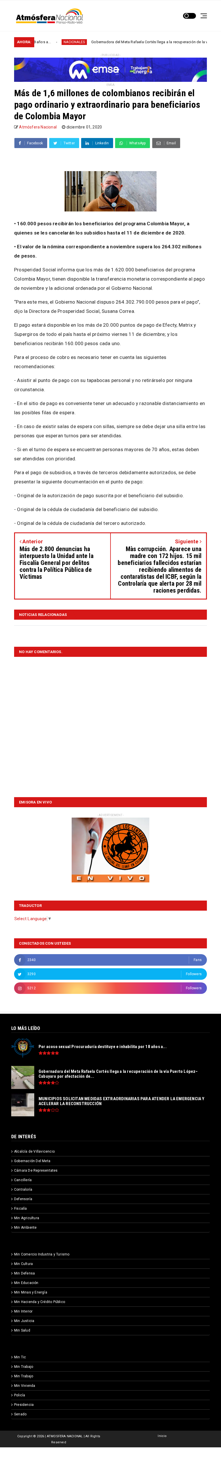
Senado (20, 1414)
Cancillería (23, 1180)
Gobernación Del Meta (32, 1161)
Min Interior (23, 1311)
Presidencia (24, 1405)
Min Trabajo (23, 1367)
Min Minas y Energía (30, 1292)
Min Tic (20, 1357)
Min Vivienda (24, 1386)
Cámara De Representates (36, 1170)
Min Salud (22, 1330)
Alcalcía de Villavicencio (34, 1151)
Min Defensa (24, 1273)
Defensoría (23, 1199)
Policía (19, 1395)
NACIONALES (47, 42)
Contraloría (23, 1189)
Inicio (162, 1436)
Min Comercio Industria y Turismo (41, 1254)
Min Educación (26, 1283)
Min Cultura (23, 1264)
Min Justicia (24, 1321)
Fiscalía (20, 1209)
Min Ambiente (25, 1228)
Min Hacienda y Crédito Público (39, 1302)
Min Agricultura (26, 1218)
